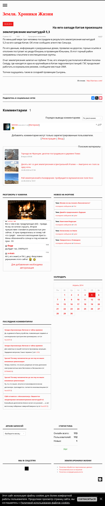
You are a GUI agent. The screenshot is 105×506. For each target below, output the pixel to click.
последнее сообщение (64, 206)
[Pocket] (100, 98)
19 (92, 304)
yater (75, 216)
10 (78, 299)
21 (57, 309)
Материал (34, 125)
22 (65, 309)
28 (57, 313)
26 (92, 309)
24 (78, 309)
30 (71, 313)
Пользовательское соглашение (70, 470)
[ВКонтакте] (93, 98)
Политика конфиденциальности (71, 472)
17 (78, 304)
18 (85, 304)
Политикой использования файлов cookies (45, 502)
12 (92, 299)
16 (71, 304)
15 (65, 304)
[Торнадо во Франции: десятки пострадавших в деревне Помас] (11, 159)
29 (65, 313)
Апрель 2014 (78, 285)
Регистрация (49, 138)
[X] (96, 98)
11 (85, 299)
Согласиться (87, 499)
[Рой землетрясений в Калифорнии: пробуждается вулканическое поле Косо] (11, 183)
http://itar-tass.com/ (94, 81)
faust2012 (8, 340)
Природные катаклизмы (37, 36)
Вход (60, 138)
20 (99, 304)
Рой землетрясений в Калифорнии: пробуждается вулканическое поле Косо (57, 178)
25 (85, 309)
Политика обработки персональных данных (75, 467)
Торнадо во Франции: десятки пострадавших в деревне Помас (50, 153)
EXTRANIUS (8, 371)
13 (99, 299)
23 (71, 309)
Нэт (75, 206)
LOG (75, 225)
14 (57, 304)
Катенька (77, 243)
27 (99, 309)
